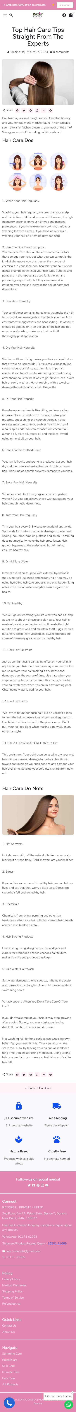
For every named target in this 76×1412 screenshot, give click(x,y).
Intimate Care (10, 1372)
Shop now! (65, 4)
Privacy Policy (11, 1279)
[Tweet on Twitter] (24, 110)
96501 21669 (57, 1243)
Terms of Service (13, 1298)
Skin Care (8, 1366)
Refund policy (11, 1304)
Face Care (8, 1378)
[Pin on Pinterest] (30, 110)
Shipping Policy (12, 1291)
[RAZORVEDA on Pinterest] (38, 1185)
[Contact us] (68, 1404)
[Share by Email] (43, 110)
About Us (8, 1332)
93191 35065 (13, 1257)
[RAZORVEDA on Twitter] (29, 1185)
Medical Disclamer (14, 1285)
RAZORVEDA (30, 1399)
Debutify (38, 1403)
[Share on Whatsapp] (37, 110)
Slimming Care (12, 1354)
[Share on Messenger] (50, 110)
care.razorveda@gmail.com (21, 1251)
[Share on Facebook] (17, 110)
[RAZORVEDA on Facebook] (33, 1185)
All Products (10, 1384)
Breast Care (9, 1360)
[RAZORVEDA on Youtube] (46, 1185)
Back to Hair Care (38, 1088)
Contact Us (9, 1326)
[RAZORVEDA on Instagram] (42, 1185)
